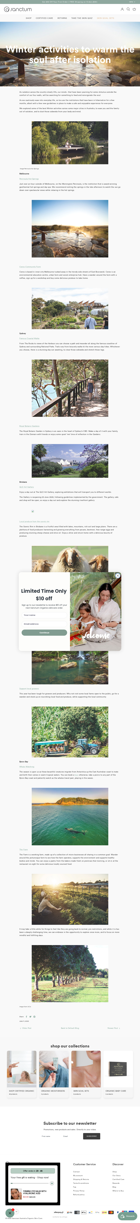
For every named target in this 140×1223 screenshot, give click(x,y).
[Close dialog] (117, 575)
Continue (44, 632)
